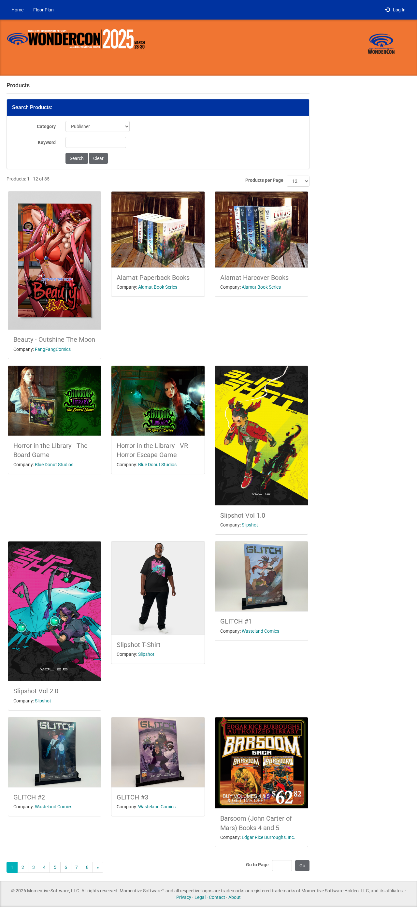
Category (46, 126)
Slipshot (250, 524)
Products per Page (264, 180)
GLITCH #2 (29, 797)
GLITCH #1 (236, 621)
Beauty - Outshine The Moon (54, 339)
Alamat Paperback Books (153, 277)
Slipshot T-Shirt (139, 645)
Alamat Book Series (157, 287)
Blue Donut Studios (54, 464)
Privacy (183, 897)
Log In (398, 9)
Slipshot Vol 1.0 (242, 515)
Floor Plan (43, 9)
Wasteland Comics (260, 631)
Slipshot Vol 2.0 (35, 691)
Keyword (47, 142)
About (234, 897)
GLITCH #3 (132, 797)
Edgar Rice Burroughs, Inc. (268, 837)
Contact (217, 897)
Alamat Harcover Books (254, 277)
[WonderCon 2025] (88, 47)
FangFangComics (53, 349)
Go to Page (257, 864)
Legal (200, 897)
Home (17, 9)
